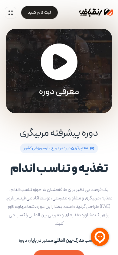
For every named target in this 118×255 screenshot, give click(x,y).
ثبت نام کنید (39, 12)
